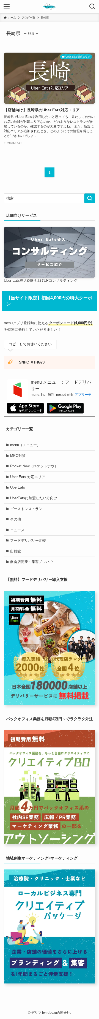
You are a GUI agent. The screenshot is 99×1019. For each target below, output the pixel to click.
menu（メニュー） (25, 445)
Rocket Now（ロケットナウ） (34, 466)
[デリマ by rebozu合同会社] (49, 6)
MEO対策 (18, 456)
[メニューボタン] (6, 6)
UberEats (17, 487)
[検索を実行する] (89, 198)
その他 (15, 519)
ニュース (17, 530)
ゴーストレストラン (26, 509)
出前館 (15, 551)
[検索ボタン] (92, 6)
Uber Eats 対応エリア (27, 477)
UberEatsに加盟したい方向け (33, 498)
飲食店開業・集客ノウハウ (31, 562)
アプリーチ (83, 395)
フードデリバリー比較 (28, 540)
